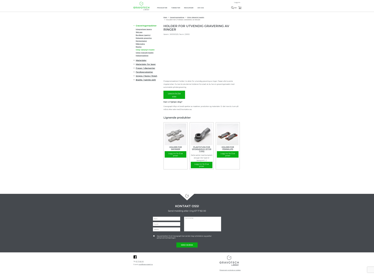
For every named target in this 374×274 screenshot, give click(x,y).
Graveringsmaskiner (177, 17)
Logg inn (237, 2)
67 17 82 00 (200, 211)
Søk (234, 7)
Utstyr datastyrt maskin (195, 17)
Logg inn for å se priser (174, 95)
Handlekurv (240, 7)
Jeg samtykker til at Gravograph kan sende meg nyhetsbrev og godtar (184, 237)
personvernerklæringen (166, 238)
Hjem (165, 17)
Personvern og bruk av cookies (230, 270)
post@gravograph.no (146, 264)
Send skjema (187, 245)
